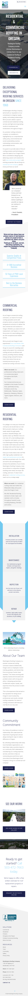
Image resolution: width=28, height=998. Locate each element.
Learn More (8, 405)
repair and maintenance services (12, 457)
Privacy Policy (6, 955)
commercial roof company (10, 164)
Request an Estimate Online (14, 894)
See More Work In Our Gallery (14, 829)
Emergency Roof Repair (9, 936)
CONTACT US (6, 982)
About (4, 947)
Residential (14, 72)
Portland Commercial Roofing (10, 938)
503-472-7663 (22, 1)
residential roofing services (17, 475)
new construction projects (13, 160)
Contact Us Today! (14, 222)
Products (5, 934)
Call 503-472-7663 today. (14, 867)
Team (4, 949)
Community (6, 951)
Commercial (13, 67)
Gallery (4, 953)
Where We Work (7, 940)
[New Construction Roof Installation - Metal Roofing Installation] (14, 821)
